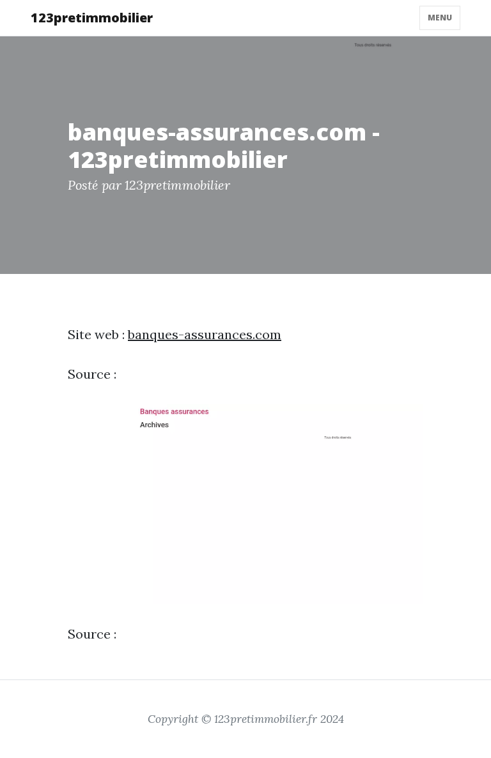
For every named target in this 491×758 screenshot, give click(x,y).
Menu (440, 17)
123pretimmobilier (92, 17)
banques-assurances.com (204, 334)
